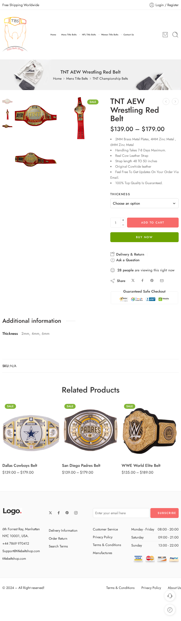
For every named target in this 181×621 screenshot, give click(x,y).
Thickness (120, 194)
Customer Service (105, 529)
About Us (174, 587)
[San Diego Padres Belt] (90, 430)
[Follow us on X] (50, 512)
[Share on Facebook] (142, 281)
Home (53, 34)
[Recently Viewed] (170, 609)
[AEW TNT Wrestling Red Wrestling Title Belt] (7, 101)
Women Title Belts (109, 34)
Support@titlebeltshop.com (21, 550)
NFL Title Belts (89, 34)
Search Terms (58, 546)
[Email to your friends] (162, 281)
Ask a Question (127, 260)
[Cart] (165, 34)
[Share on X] (133, 281)
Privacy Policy (102, 536)
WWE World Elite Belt (141, 465)
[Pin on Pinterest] (152, 281)
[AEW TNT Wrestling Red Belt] (36, 162)
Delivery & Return (129, 254)
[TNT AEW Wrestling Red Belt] (80, 118)
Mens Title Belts (69, 34)
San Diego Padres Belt (81, 465)
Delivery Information (63, 530)
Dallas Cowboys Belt (19, 465)
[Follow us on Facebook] (59, 513)
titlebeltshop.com (14, 558)
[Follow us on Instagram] (76, 513)
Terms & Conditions (107, 544)
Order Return (58, 538)
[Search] (175, 34)
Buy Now (144, 237)
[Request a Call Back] (170, 595)
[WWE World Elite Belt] (150, 430)
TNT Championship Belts (110, 78)
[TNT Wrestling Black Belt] (175, 101)
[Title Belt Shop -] (15, 34)
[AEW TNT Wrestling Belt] (166, 101)
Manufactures (102, 552)
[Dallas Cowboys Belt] (31, 430)
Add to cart (152, 222)
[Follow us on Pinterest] (67, 513)
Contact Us (128, 34)
